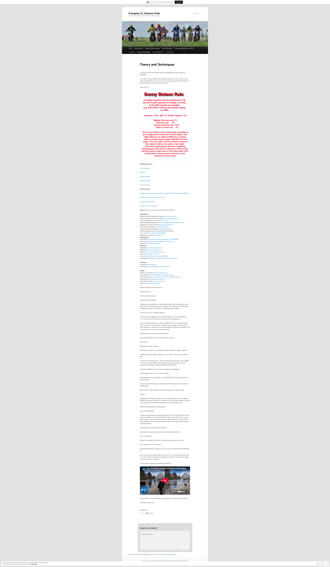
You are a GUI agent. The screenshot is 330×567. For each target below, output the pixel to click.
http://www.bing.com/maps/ (153, 250)
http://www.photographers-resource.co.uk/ (166, 258)
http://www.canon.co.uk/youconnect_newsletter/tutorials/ (164, 277)
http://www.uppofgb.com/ (164, 229)
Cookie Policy (34, 564)
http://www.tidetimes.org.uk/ (151, 254)
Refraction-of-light (145, 185)
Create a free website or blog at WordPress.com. (154, 561)
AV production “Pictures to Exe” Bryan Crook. (152, 197)
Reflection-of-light (145, 181)
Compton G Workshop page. (152, 48)
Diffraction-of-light (145, 176)
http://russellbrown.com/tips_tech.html (159, 266)
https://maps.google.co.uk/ (155, 248)
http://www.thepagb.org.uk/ (171, 218)
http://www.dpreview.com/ (160, 273)
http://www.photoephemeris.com (155, 252)
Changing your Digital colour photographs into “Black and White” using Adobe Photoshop (164, 193)
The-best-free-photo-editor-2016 (149, 206)
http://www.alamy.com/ (158, 281)
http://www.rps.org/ (163, 220)
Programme (132, 52)
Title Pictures (170, 52)
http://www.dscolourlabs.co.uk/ (156, 279)
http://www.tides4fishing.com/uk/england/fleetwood (154, 256)
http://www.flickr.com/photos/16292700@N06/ (153, 233)
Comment (184, 546)
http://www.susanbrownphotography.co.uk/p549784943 (163, 239)
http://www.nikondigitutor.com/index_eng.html (161, 275)
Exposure (142, 172)
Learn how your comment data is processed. (163, 554)
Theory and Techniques (144, 52)
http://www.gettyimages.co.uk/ (151, 283)
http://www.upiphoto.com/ (162, 227)
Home (130, 48)
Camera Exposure (145, 168)
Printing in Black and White (147, 202)
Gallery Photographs (167, 48)
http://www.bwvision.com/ (153, 243)
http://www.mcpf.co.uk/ (170, 216)
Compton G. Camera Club (144, 13)
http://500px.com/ (159, 235)
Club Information (139, 48)
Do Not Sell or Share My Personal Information (177, 561)
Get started (179, 2)
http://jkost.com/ (152, 264)
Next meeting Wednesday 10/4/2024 (184, 48)
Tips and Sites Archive (158, 52)
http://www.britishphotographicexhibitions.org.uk (171, 222)
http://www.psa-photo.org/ (166, 225)
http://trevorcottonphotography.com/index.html (161, 241)
